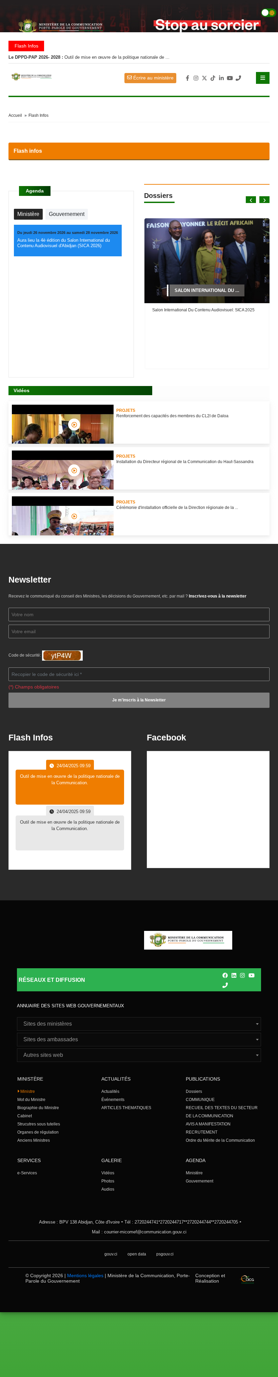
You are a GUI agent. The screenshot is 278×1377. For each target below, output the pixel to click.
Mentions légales (85, 1275)
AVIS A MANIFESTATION (208, 1124)
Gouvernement (199, 1181)
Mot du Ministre (31, 1099)
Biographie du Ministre (38, 1107)
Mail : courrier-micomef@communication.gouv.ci (139, 1231)
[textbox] (139, 1024)
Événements (112, 1099)
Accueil (15, 115)
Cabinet (24, 1116)
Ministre (27, 1091)
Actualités (110, 1091)
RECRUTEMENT (201, 1132)
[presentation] (251, 199)
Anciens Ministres (33, 1140)
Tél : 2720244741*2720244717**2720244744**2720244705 (181, 1222)
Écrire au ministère (153, 77)
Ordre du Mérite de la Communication (220, 1140)
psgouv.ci (165, 1254)
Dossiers (194, 1091)
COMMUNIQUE (200, 1099)
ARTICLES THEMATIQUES (126, 1107)
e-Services (27, 1173)
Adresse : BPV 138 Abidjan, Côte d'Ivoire (79, 1222)
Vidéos (107, 1173)
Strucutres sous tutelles (38, 1124)
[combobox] (139, 1024)
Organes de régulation (38, 1132)
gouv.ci (110, 1254)
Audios (107, 1189)
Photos (107, 1181)
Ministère (194, 1173)
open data (136, 1254)
